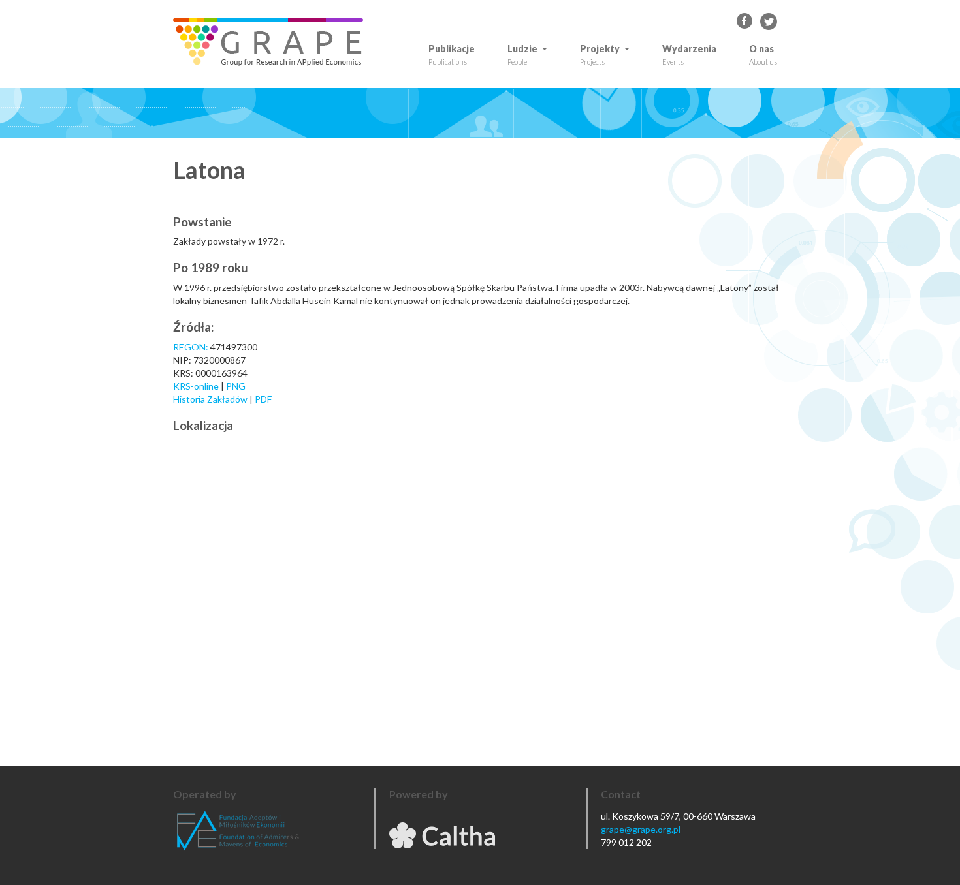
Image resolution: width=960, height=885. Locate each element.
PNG (236, 386)
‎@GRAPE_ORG (768, 21)
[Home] (273, 42)
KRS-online (196, 386)
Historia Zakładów (211, 399)
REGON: (190, 346)
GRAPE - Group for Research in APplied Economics (745, 21)
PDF (263, 399)
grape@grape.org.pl (640, 829)
